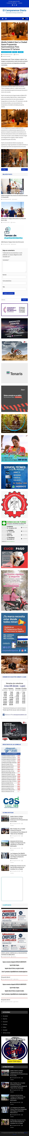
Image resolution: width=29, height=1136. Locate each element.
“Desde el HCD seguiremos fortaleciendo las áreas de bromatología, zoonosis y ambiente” (5, 169)
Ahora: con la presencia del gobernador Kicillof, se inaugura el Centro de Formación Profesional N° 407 (25, 169)
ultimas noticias (6, 1032)
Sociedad (21, 52)
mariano (17, 54)
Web (4, 287)
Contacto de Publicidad (12, 3)
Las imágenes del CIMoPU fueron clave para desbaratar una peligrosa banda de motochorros (18, 856)
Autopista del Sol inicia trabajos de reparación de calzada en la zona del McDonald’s (17, 843)
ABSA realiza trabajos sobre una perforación (12, 242)
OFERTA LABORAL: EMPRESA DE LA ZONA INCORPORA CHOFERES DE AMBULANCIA (14, 953)
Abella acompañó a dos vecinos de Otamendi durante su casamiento (14, 196)
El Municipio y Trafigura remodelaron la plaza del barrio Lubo (13, 219)
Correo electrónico (7, 280)
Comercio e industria (6, 52)
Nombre (4, 274)
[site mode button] (23, 18)
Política (14, 52)
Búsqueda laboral (5, 977)
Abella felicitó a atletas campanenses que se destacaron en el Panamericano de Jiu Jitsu (19, 819)
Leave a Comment (6, 56)
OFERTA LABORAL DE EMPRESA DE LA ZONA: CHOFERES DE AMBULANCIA (14, 925)
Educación (5, 1021)
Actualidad (5, 1016)
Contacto (20, 3)
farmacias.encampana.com (10, 541)
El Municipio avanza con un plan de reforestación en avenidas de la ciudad (18, 867)
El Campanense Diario (14, 10)
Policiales (5, 1024)
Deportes (5, 1018)
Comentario (6, 260)
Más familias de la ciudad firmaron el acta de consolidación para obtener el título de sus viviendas (18, 831)
